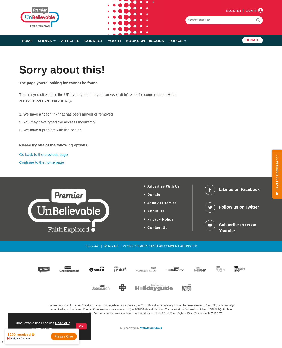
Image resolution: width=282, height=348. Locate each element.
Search (258, 20)
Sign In (251, 10)
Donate (153, 194)
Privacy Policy (160, 219)
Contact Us (157, 227)
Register (233, 10)
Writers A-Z (111, 246)
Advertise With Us (163, 186)
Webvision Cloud (151, 328)
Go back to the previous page (43, 154)
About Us (155, 211)
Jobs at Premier (161, 203)
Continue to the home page (41, 162)
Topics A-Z (92, 246)
